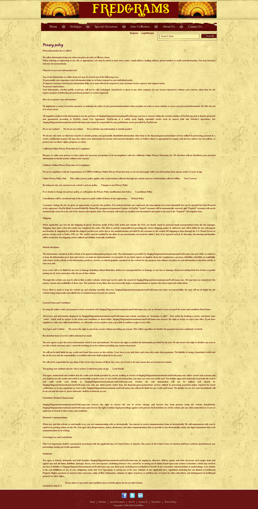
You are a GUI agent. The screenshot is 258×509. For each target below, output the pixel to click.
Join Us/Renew (140, 26)
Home (53, 26)
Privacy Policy (171, 502)
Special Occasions (106, 26)
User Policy (156, 502)
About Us (169, 26)
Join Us (132, 502)
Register (134, 33)
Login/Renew (147, 33)
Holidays (75, 26)
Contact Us (195, 26)
